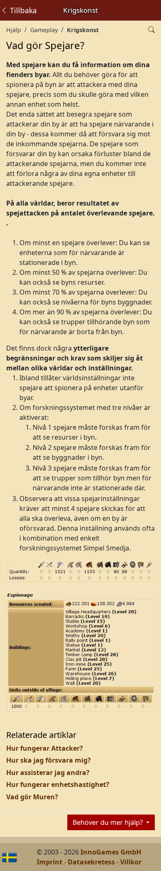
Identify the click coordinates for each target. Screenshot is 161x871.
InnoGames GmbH (110, 852)
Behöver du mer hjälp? (108, 822)
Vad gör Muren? (32, 796)
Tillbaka (22, 10)
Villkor (131, 861)
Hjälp (13, 30)
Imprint (49, 861)
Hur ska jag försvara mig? (48, 760)
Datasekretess (91, 861)
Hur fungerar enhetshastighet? (57, 784)
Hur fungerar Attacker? (44, 748)
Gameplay (44, 30)
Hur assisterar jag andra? (48, 772)
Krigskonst (83, 30)
